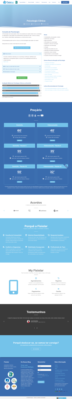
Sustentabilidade (58, 371)
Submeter (41, 381)
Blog (56, 368)
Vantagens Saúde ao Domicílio (61, 370)
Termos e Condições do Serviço (60, 376)
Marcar (19, 140)
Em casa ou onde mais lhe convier (11, 66)
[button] (22, 53)
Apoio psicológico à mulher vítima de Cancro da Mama (57, 90)
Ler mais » (23, 387)
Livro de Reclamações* (60, 381)
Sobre (56, 365)
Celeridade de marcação (9, 71)
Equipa (56, 366)
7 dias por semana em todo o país (11, 69)
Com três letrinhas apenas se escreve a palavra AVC (56, 88)
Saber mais (5, 61)
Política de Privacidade (60, 378)
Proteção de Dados (59, 380)
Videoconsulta (8, 53)
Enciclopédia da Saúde (60, 373)
